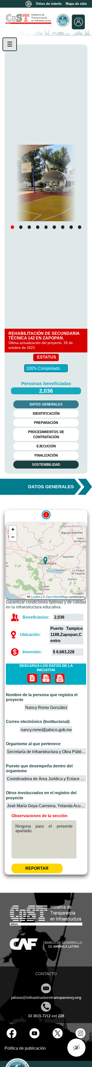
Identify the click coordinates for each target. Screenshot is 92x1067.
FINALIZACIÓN (46, 455)
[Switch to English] (29, 4)
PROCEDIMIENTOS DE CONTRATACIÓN (46, 434)
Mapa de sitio (76, 4)
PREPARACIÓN (46, 423)
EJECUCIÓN (46, 446)
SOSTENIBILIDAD (46, 465)
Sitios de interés (49, 4)
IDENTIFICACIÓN (46, 413)
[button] (12, 227)
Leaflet (35, 597)
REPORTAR (37, 868)
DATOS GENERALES (46, 404)
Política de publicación (25, 1048)
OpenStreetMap (57, 597)
